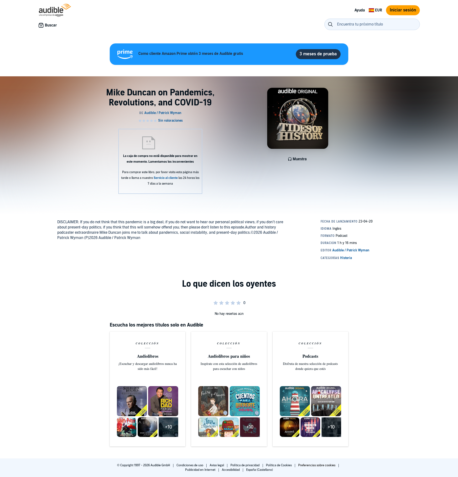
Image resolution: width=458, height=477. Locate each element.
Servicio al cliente (166, 178)
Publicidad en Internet (200, 470)
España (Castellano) (259, 470)
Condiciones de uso (190, 465)
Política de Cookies (279, 465)
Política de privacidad (245, 465)
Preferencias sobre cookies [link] (316, 465)
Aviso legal (217, 465)
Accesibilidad (231, 470)
